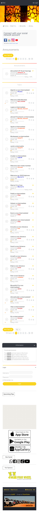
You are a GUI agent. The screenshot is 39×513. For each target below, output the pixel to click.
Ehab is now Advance (17, 266)
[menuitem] (3, 3)
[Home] (19, 14)
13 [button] (29, 59)
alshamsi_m (21, 72)
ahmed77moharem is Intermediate (22, 117)
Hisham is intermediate (18, 203)
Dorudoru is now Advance (19, 227)
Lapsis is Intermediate (17, 107)
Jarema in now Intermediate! (20, 220)
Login (4, 367)
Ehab (19, 195)
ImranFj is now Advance (18, 256)
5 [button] (25, 59)
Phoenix (20, 91)
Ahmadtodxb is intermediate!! (20, 297)
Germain (20, 167)
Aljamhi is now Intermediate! (20, 90)
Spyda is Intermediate (17, 127)
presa (19, 238)
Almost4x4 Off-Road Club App (20, 71)
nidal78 (20, 157)
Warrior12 (21, 177)
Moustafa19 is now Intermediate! (16, 286)
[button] (13, 59)
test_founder (21, 101)
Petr (19, 228)
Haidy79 (20, 138)
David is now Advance (17, 246)
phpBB (13, 494)
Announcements (11, 49)
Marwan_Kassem (23, 108)
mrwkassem (21, 128)
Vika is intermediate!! (17, 307)
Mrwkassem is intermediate (19, 136)
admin (19, 289)
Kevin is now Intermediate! (19, 213)
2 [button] (18, 59)
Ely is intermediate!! (17, 316)
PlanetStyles (26, 494)
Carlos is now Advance (18, 237)
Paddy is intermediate (17, 193)
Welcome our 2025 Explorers (20, 175)
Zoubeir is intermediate (18, 156)
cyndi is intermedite (17, 146)
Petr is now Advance (17, 276)
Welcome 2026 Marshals (18, 100)
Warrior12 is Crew (16, 185)
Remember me (8, 380)
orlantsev (20, 277)
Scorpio (20, 298)
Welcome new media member (20, 166)
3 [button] (20, 59)
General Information (22, 74)
